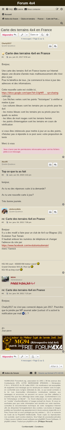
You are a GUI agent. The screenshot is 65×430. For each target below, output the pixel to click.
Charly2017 (6, 43)
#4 (3, 293)
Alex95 (5, 162)
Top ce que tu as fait (14, 171)
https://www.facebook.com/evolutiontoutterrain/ (25, 245)
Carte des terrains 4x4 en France (26, 30)
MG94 (13, 277)
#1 (3, 57)
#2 (3, 175)
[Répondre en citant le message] (50, 46)
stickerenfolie (15, 209)
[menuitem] (9, 9)
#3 (3, 222)
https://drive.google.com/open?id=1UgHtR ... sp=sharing (30, 92)
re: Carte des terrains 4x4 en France (23, 218)
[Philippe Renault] (45, 421)
